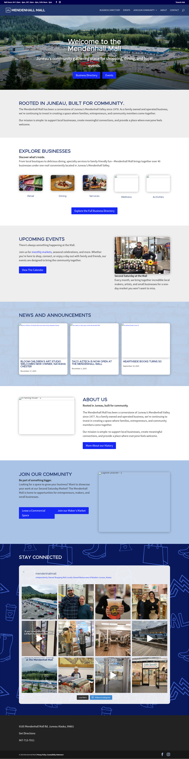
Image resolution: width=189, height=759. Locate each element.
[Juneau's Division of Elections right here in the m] (39, 675)
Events (126, 10)
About (163, 10)
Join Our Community (144, 10)
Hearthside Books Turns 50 (142, 361)
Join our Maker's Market (72, 510)
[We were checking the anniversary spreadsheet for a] (39, 638)
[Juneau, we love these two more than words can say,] (76, 638)
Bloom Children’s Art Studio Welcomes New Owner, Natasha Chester (43, 364)
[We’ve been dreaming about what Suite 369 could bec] (113, 638)
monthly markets (42, 252)
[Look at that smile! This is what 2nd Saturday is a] (113, 602)
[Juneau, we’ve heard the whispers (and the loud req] (149, 675)
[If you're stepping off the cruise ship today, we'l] (149, 638)
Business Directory (110, 10)
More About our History (99, 445)
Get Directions (27, 733)
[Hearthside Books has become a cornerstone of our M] (149, 602)
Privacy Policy (41, 755)
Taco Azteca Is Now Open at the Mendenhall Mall (92, 362)
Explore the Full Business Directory (94, 210)
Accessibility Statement (55, 755)
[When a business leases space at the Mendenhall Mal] (39, 602)
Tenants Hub (180, 2)
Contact (174, 10)
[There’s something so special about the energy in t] (113, 675)
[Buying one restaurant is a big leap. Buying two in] (76, 602)
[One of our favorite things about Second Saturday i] (76, 675)
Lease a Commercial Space (33, 513)
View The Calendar (32, 270)
